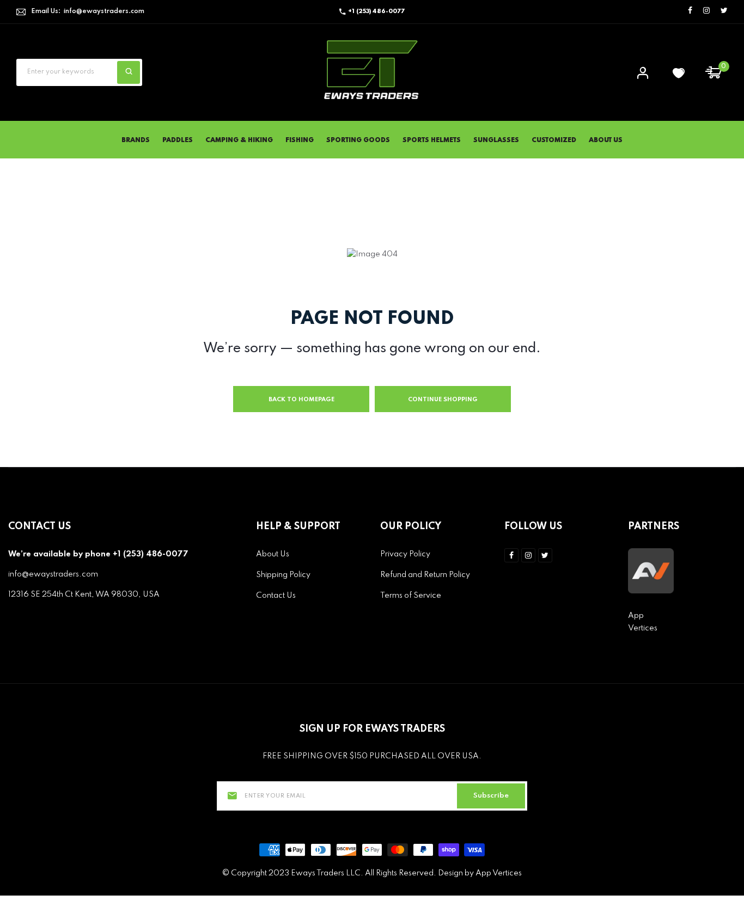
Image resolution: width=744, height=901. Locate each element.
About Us (606, 140)
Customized (554, 140)
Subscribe (491, 795)
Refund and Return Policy (425, 575)
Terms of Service (410, 595)
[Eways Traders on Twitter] (724, 11)
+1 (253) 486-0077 (376, 11)
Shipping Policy (283, 575)
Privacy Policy (405, 554)
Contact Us (276, 595)
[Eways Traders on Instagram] (706, 11)
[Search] (128, 72)
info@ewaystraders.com (104, 11)
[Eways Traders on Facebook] (690, 11)
